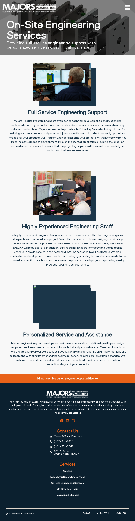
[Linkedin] (67, 420)
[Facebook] (61, 420)
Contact (121, 513)
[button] (127, 8)
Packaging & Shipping (67, 495)
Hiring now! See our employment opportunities (65, 378)
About (87, 513)
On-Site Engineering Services (67, 483)
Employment (103, 513)
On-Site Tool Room (67, 489)
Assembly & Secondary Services (67, 477)
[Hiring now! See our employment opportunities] (96, 378)
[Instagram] (73, 420)
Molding (67, 471)
